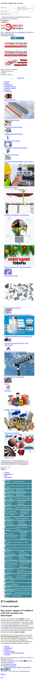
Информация (8, 85)
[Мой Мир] (7, 669)
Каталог (6, 83)
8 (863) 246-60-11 (14, 625)
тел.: (7, 32)
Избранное (21, 78)
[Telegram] (9, 669)
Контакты (7, 89)
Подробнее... (6, 20)
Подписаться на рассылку (9, 665)
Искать (3, 469)
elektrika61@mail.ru (11, 664)
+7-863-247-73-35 (12, 661)
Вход (13, 38)
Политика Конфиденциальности (14, 653)
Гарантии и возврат (10, 88)
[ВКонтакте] (2, 669)
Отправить (4, 22)
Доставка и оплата (10, 86)
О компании (8, 91)
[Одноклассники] (4, 669)
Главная (6, 81)
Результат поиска (9, 651)
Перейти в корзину (6, 74)
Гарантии (7, 654)
